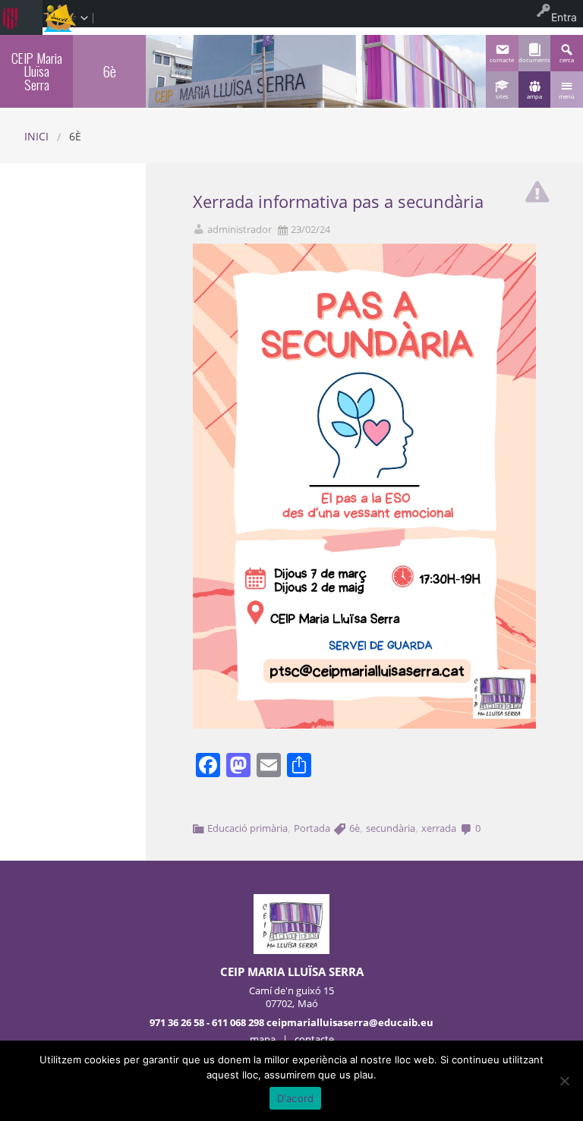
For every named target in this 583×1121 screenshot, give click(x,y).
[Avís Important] (537, 188)
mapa (263, 1039)
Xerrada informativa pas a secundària (338, 202)
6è (354, 828)
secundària (390, 828)
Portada (312, 828)
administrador (239, 230)
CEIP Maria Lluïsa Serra (36, 71)
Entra (564, 17)
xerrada (438, 828)
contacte (314, 1039)
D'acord (295, 1098)
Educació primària (247, 828)
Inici (36, 136)
